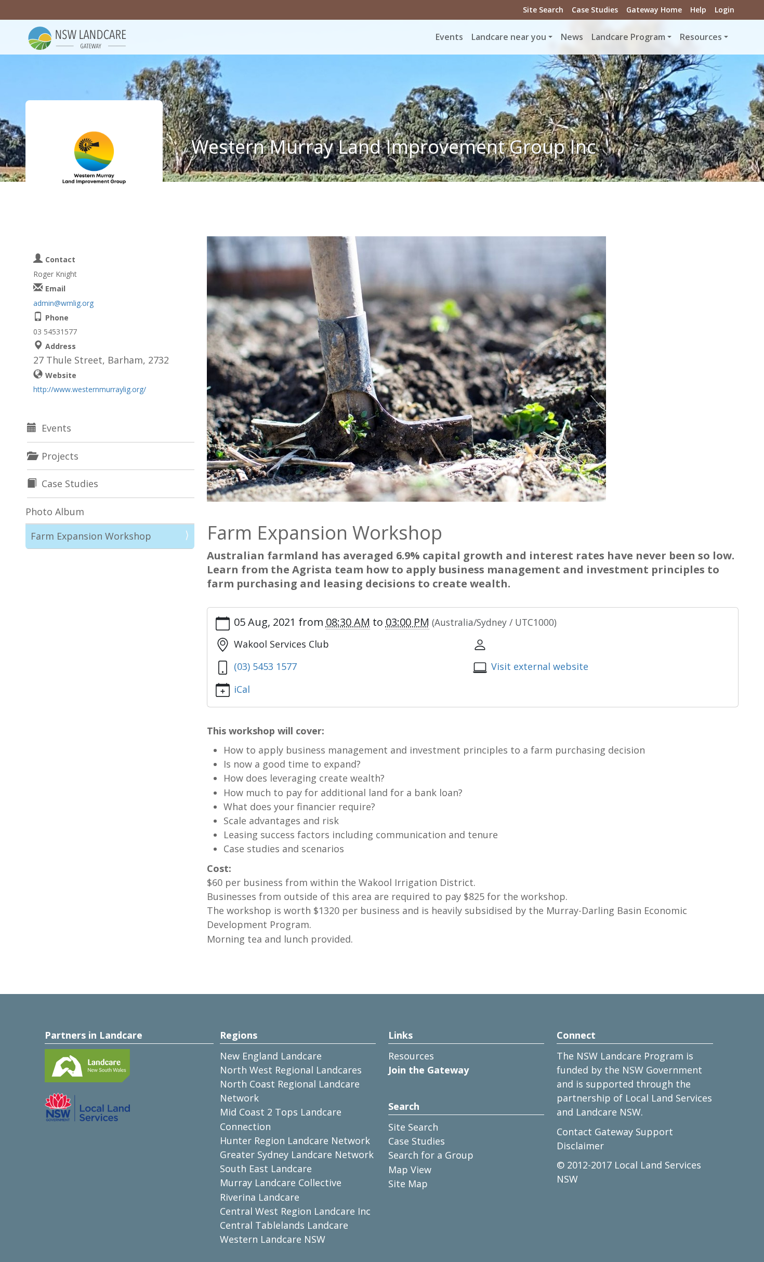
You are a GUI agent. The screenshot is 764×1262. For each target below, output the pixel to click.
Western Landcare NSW (272, 1239)
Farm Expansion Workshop (91, 536)
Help (698, 10)
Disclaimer (580, 1145)
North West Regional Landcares (291, 1070)
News (572, 37)
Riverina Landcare (259, 1197)
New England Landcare (271, 1056)
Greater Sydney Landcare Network (297, 1154)
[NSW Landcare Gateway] (77, 37)
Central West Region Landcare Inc (295, 1211)
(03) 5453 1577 (265, 666)
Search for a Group (430, 1155)
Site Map (408, 1183)
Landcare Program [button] (628, 37)
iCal (242, 689)
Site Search (543, 10)
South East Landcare (266, 1168)
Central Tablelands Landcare (284, 1225)
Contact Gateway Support (615, 1131)
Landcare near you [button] (508, 37)
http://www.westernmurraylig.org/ (89, 389)
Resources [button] (701, 37)
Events (449, 37)
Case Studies (595, 10)
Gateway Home (654, 10)
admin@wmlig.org (63, 303)
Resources (411, 1056)
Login (724, 10)
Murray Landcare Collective (280, 1182)
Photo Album (54, 511)
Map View (409, 1169)
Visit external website (539, 666)
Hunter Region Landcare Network (295, 1140)
